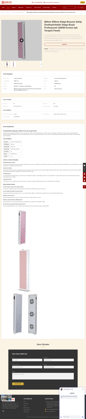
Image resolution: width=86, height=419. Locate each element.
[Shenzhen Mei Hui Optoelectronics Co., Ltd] (6, 2)
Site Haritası (26, 411)
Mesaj (13, 371)
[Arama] (75, 8)
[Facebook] (3, 411)
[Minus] (83, 389)
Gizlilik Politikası (27, 409)
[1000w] (21, 40)
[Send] (83, 417)
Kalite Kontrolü (37, 7)
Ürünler (25, 405)
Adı (13, 357)
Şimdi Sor (64, 44)
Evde (3, 7)
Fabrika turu (29, 7)
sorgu (82, 2)
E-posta (45, 364)
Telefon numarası (15, 364)
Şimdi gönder (18, 383)
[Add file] (61, 417)
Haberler (54, 7)
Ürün (8, 7)
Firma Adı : (46, 357)
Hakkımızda (20, 7)
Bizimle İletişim (46, 7)
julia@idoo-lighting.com (54, 2)
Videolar (14, 7)
